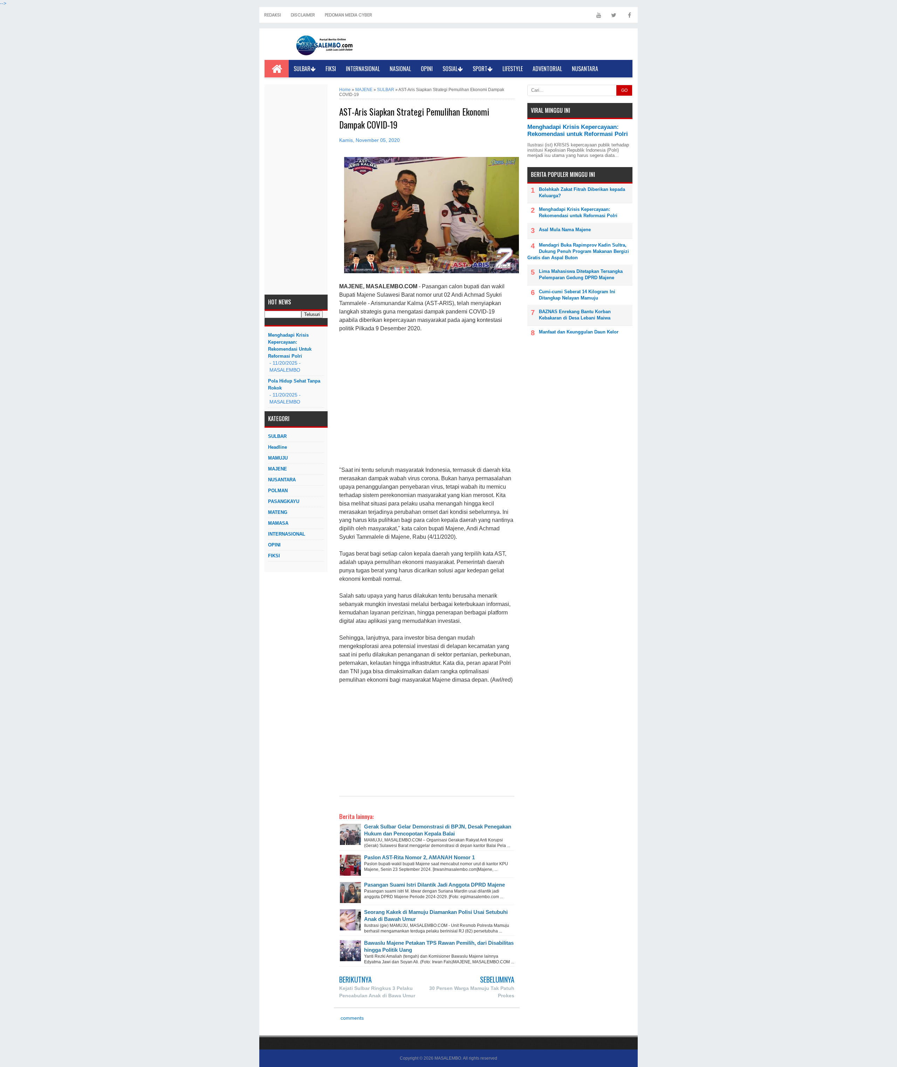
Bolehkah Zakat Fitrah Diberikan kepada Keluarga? (582, 192)
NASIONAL (400, 68)
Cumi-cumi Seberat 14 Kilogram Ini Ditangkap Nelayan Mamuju (577, 295)
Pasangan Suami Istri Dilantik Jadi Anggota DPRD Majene (434, 885)
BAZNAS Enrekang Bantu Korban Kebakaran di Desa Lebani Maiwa (575, 315)
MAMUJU (278, 458)
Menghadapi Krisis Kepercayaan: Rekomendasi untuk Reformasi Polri (289, 345)
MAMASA (278, 523)
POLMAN (278, 490)
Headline (277, 447)
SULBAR (302, 68)
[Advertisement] (296, 189)
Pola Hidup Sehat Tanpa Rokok (294, 384)
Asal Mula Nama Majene (565, 229)
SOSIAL (450, 68)
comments (351, 1018)
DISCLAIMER (303, 15)
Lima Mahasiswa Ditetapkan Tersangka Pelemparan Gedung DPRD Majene (581, 274)
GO (624, 90)
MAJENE (277, 468)
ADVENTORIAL (547, 68)
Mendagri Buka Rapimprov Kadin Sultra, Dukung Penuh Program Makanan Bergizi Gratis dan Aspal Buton (578, 251)
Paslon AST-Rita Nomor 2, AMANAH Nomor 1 (419, 857)
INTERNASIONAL (363, 68)
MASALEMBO (447, 1058)
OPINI (427, 68)
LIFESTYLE (512, 68)
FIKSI (331, 68)
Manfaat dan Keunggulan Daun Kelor (578, 332)
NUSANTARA (585, 68)
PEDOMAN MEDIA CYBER (348, 15)
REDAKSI (272, 15)
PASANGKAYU (283, 501)
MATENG (277, 512)
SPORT (480, 68)
